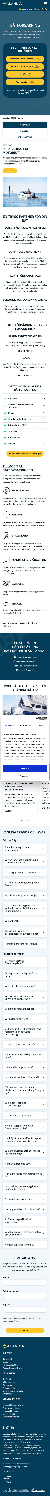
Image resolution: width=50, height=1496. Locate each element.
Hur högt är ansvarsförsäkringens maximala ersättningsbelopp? (23, 1139)
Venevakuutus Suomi (11, 1408)
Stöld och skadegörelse (20, 419)
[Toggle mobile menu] (45, 3)
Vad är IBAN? (12, 920)
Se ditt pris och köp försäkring (24, 453)
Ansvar (11, 443)
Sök (45, 9)
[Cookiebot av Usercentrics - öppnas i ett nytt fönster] (36, 718)
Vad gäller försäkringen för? (20, 985)
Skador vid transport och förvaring (20, 405)
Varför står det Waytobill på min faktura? (22, 884)
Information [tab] (25, 725)
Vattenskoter (22, 82)
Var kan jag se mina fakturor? (20, 872)
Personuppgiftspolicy (11, 1466)
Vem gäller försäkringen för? (20, 1008)
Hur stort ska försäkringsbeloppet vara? (23, 1056)
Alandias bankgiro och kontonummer (17, 848)
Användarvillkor (23, 1464)
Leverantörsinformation (13, 1391)
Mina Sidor (27, 9)
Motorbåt (25, 125)
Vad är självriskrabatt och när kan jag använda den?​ (23, 1152)
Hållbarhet (7, 1394)
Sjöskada (12, 398)
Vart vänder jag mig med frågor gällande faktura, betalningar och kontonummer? (22, 908)
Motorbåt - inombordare (22, 66)
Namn (6, 1277)
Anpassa (23, 776)
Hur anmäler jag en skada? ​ (19, 1067)
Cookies (24, 1466)
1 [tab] (21, 820)
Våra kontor (8, 1385)
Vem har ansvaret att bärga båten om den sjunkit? (23, 1233)
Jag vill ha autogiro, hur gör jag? (22, 895)
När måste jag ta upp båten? (20, 1199)
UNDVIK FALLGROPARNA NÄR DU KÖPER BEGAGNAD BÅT (19, 786)
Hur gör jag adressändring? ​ (20, 1244)
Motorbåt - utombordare (21, 58)
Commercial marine (11, 1417)
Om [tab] (41, 725)
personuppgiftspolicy (12, 1321)
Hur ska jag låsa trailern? (18, 1163)
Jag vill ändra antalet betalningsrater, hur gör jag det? (22, 932)
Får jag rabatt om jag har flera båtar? (21, 974)
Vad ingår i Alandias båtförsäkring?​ (15, 1104)
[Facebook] (3, 1428)
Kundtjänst (7, 1359)
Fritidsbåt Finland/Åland (13, 1405)
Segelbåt (21, 74)
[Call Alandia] (41, 3)
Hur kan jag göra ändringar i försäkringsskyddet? (19, 1127)
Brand (11, 413)
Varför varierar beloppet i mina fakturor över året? (21, 861)
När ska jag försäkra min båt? (20, 1044)
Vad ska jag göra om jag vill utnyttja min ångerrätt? (19, 997)
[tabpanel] (21, 789)
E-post (6, 1304)
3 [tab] (28, 820)
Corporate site (9, 1414)
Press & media (9, 1388)
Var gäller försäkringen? (18, 1018)
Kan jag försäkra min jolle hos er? (23, 1209)
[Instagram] (7, 1428)
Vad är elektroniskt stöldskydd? (22, 1077)
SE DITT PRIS (23, 351)
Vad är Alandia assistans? (19, 1115)
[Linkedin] (12, 1428)
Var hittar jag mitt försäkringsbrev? (14, 962)
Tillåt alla (25, 768)
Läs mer (9, 171)
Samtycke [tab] (9, 725)
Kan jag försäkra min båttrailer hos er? (23, 1175)
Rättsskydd (14, 437)
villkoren (7, 626)
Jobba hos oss (9, 1382)
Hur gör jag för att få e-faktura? (21, 943)
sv (38, 9)
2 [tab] (25, 820)
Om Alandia (7, 1379)
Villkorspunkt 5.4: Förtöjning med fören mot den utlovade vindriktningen (23, 1031)
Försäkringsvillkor (10, 1365)
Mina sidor (7, 1362)
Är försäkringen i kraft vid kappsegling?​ (18, 1220)
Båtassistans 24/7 (17, 425)
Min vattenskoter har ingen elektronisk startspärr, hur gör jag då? (23, 1090)
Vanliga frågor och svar (13, 1368)
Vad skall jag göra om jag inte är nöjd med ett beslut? (22, 1188)
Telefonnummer (11, 1291)
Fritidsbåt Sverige (10, 1411)
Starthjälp (13, 431)
